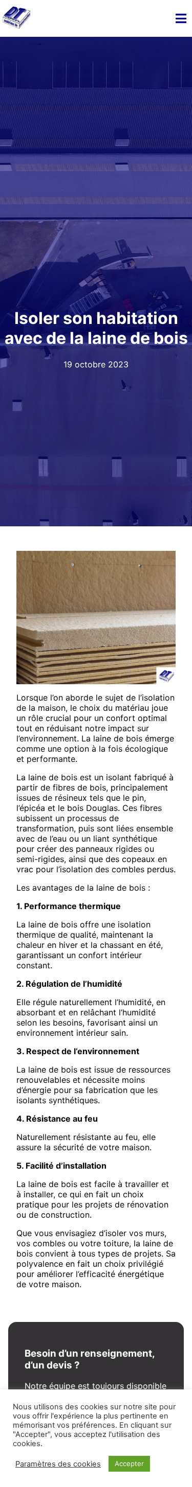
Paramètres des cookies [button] (58, 1464)
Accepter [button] (129, 1463)
